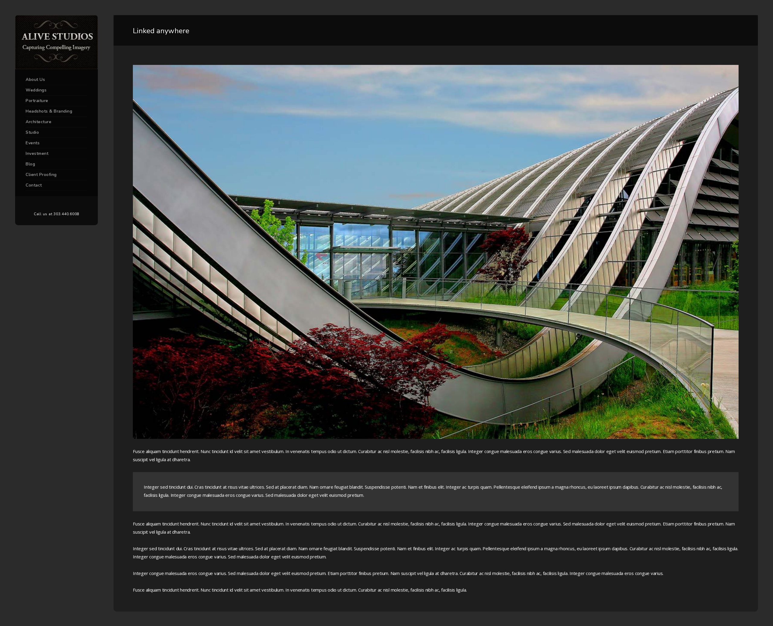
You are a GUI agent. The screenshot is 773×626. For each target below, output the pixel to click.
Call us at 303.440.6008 (56, 214)
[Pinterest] (56, 204)
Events (33, 143)
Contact (34, 185)
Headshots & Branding (49, 111)
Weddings (36, 90)
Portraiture (37, 101)
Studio (32, 132)
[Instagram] (66, 204)
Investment (37, 153)
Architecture (38, 122)
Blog (30, 164)
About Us (35, 79)
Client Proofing (41, 174)
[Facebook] (47, 204)
